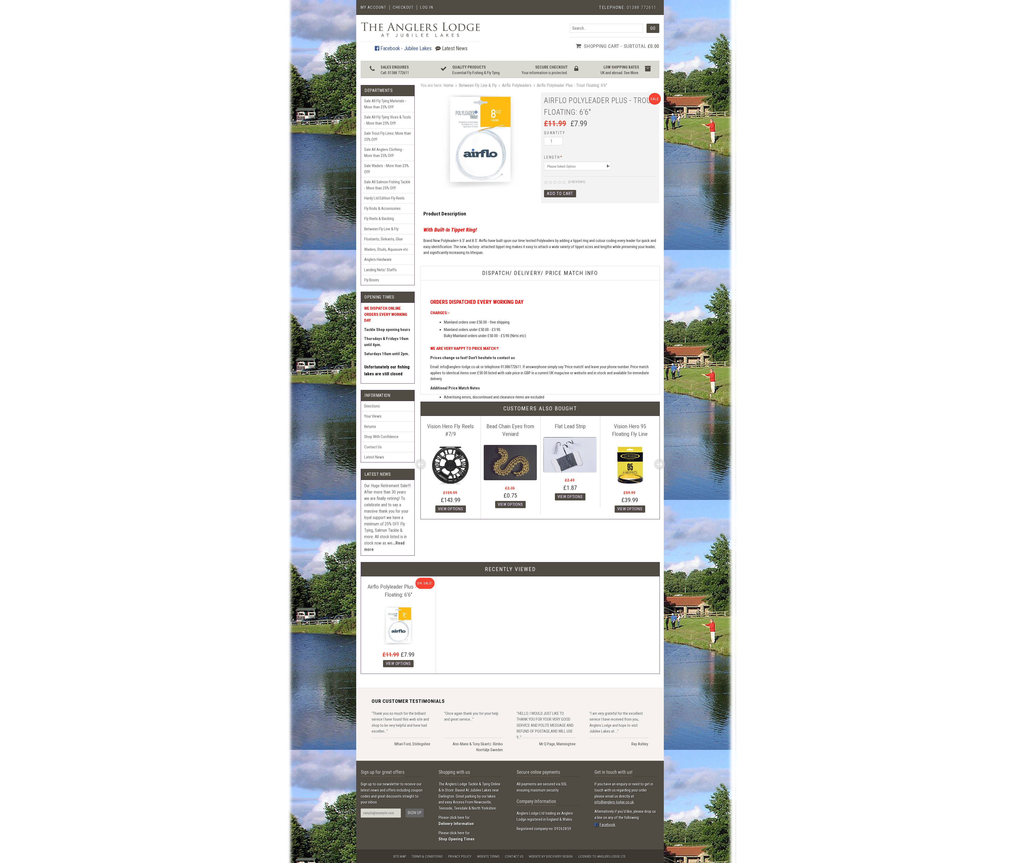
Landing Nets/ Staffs (380, 269)
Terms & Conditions (427, 856)
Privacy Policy (459, 856)
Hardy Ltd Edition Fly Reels (384, 198)
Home (448, 85)
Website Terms (488, 856)
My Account (373, 7)
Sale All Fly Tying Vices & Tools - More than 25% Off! (387, 120)
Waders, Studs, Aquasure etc (386, 249)
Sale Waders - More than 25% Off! (386, 168)
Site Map (399, 856)
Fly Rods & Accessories (382, 208)
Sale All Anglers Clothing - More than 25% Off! (384, 152)
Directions (372, 406)
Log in (426, 7)
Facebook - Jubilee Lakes (405, 48)
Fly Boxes (371, 280)
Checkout (403, 7)
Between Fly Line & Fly (381, 229)
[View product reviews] (555, 183)
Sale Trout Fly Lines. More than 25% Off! (387, 136)
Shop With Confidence (381, 436)
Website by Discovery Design (551, 856)
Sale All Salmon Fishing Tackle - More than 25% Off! (387, 185)
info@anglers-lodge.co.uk (614, 802)
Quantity (554, 133)
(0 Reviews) (577, 182)
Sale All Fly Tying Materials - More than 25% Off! (385, 104)
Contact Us (373, 447)
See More (631, 73)
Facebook (607, 824)
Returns (370, 426)
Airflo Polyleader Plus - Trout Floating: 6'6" (572, 85)
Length (553, 157)
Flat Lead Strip (570, 426)
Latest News (454, 48)
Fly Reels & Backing (379, 218)
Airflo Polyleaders (517, 85)
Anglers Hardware (378, 259)
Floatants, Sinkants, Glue (383, 239)
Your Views (372, 416)
